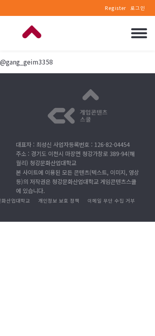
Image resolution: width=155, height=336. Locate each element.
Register (115, 7)
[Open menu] (139, 33)
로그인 (137, 7)
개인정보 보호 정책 (58, 200)
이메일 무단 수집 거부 (111, 200)
